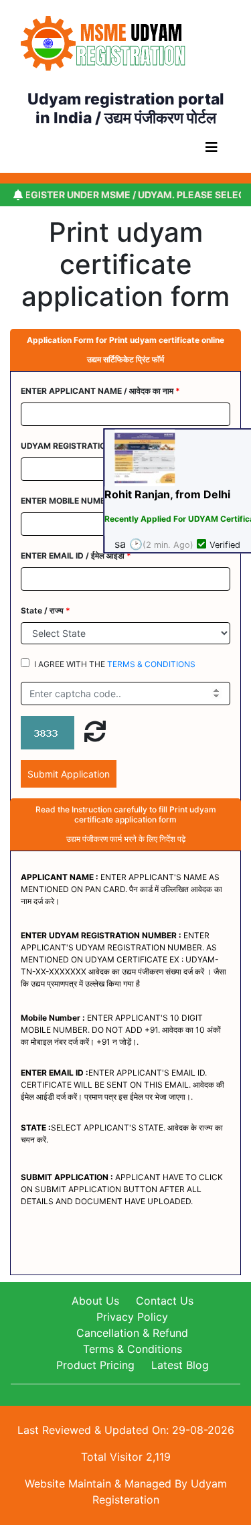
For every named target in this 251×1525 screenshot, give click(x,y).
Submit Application (68, 774)
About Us (95, 1300)
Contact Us (164, 1300)
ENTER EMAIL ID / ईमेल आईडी (76, 556)
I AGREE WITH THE (114, 664)
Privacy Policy (132, 1316)
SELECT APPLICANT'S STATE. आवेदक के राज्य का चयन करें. (122, 1133)
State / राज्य (45, 610)
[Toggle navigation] (211, 150)
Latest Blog (180, 1365)
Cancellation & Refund (132, 1332)
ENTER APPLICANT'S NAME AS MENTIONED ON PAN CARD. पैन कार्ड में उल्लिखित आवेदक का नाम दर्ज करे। (121, 889)
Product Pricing (95, 1365)
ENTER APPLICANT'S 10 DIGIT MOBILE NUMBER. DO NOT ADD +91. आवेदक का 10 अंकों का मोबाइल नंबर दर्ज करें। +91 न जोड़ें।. (121, 1030)
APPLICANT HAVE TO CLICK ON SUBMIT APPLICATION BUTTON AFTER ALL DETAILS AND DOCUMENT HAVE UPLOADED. (122, 1189)
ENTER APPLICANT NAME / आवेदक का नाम (100, 391)
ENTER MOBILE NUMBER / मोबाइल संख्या (95, 501)
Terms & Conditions (132, 1349)
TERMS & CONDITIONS (151, 664)
